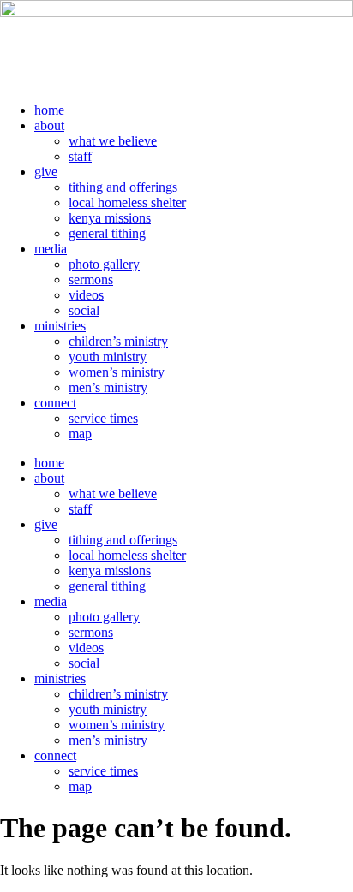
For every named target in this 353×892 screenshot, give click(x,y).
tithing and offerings (123, 187)
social (84, 310)
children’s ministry (118, 341)
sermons (91, 279)
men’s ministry (108, 387)
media (50, 248)
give (45, 171)
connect (55, 402)
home (49, 110)
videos (86, 295)
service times (103, 418)
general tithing (107, 233)
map (80, 433)
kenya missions (110, 218)
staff (80, 156)
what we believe (113, 141)
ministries (60, 325)
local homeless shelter (127, 202)
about (49, 125)
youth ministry (108, 356)
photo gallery (104, 264)
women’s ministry (117, 372)
